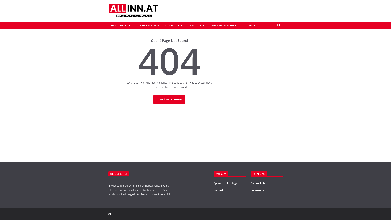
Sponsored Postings (225, 183)
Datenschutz (258, 183)
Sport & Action (147, 25)
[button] (131, 25)
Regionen (249, 25)
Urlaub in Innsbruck (224, 25)
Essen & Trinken (173, 25)
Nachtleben (197, 25)
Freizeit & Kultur (120, 25)
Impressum (257, 190)
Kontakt (218, 190)
